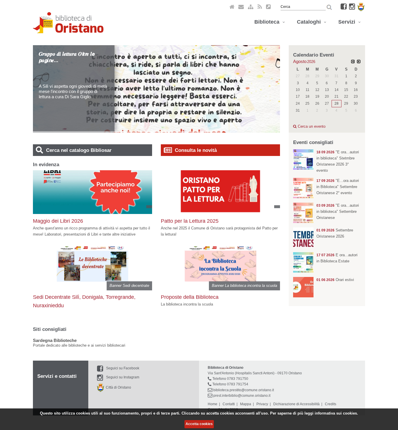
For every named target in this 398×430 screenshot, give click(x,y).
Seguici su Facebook (122, 368)
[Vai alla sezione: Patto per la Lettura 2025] (220, 185)
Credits (330, 404)
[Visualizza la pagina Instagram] (352, 6)
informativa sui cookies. (336, 413)
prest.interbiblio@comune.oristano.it (241, 396)
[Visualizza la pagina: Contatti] (241, 6)
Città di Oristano (117, 387)
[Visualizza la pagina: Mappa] (250, 6)
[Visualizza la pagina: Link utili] (268, 6)
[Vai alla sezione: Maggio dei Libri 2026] (92, 187)
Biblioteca (268, 22)
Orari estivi (345, 280)
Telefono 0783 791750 (230, 379)
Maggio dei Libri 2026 (58, 221)
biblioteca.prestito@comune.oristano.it (243, 390)
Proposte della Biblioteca (190, 297)
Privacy (262, 404)
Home (212, 404)
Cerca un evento (311, 126)
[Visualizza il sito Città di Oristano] (361, 6)
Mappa (245, 404)
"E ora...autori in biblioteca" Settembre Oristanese (337, 211)
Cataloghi (310, 22)
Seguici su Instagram (122, 377)
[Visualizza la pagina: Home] (231, 6)
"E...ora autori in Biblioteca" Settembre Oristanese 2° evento (337, 186)
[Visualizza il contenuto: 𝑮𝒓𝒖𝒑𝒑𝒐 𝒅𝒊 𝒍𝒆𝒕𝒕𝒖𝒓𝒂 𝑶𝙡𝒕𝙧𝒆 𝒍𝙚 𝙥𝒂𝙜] (164, 88)
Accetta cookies (199, 424)
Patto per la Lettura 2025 (190, 221)
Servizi (348, 22)
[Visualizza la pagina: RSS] (260, 6)
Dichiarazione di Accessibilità (296, 404)
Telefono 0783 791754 (230, 384)
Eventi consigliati (313, 142)
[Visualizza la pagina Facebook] (344, 6)
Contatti (229, 404)
